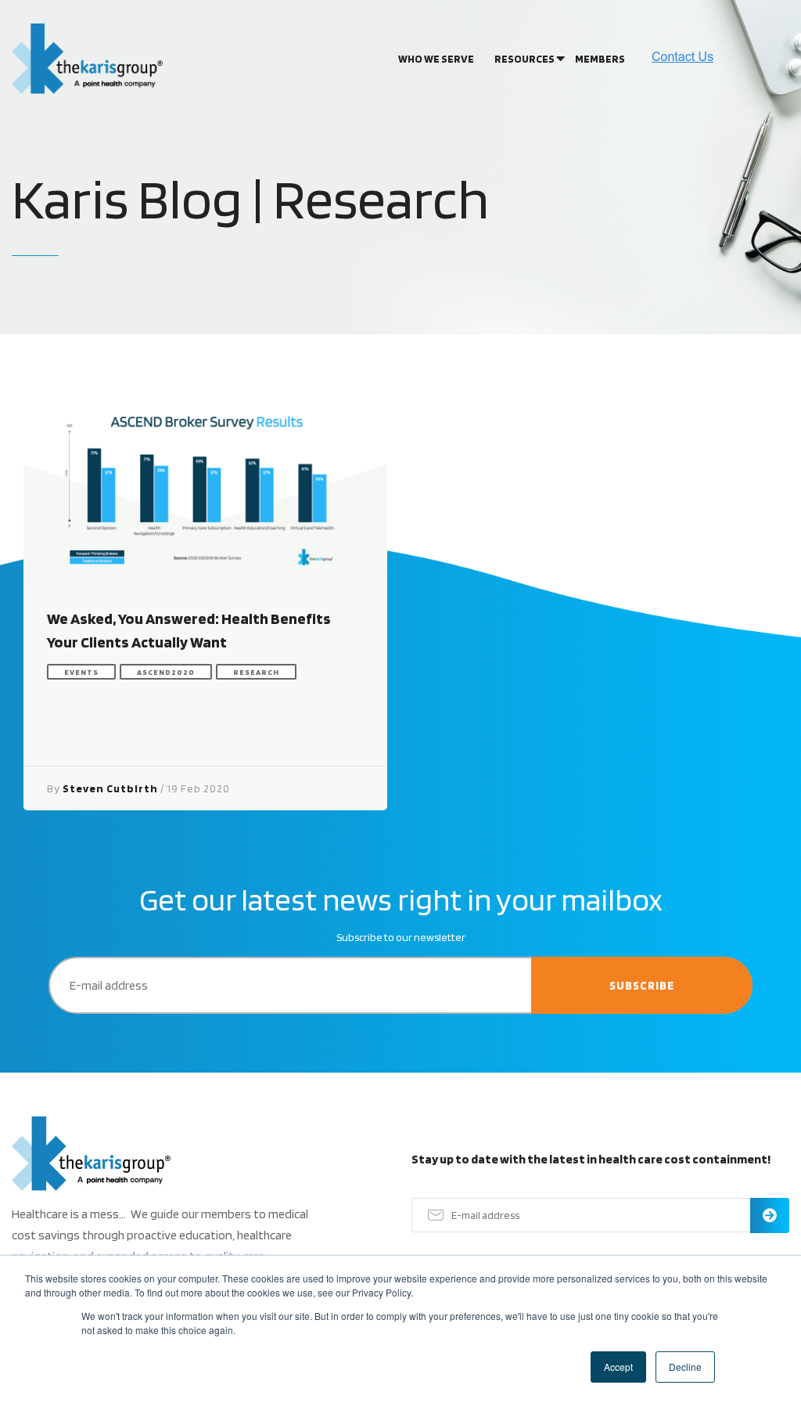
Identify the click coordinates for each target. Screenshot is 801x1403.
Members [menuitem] (600, 58)
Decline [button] (685, 1366)
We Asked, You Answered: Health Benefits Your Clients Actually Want (189, 630)
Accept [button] (618, 1366)
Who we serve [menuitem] (436, 58)
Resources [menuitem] (524, 58)
